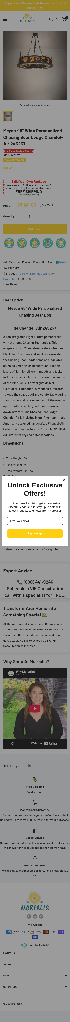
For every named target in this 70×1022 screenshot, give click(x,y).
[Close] (64, 480)
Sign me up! (35, 533)
